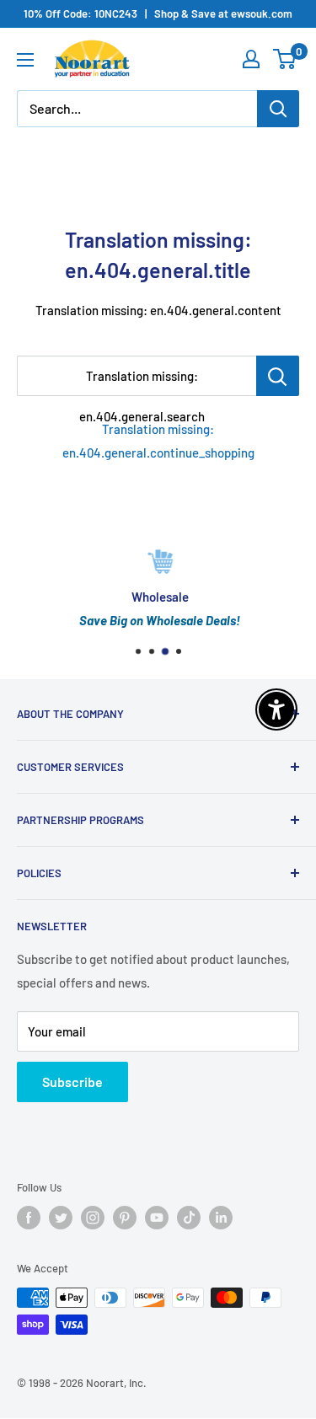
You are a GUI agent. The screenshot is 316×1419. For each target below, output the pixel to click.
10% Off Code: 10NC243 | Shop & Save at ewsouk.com (158, 13)
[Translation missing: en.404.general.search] (277, 376)
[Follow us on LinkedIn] (221, 1217)
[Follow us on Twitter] (60, 1217)
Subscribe (72, 1082)
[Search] (278, 108)
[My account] (251, 59)
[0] (285, 59)
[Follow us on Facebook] (28, 1217)
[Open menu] (25, 60)
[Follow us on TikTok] (189, 1217)
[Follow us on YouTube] (157, 1217)
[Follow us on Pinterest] (125, 1217)
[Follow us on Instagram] (92, 1217)
